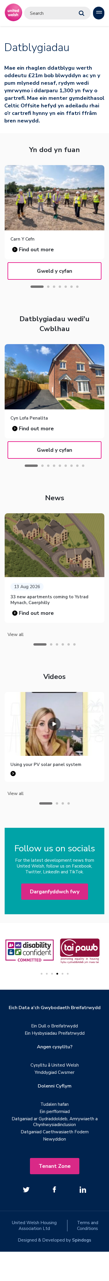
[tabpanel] (54, 568)
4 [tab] (60, 287)
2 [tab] (48, 287)
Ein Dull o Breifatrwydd (54, 1026)
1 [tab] (37, 287)
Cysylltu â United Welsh (55, 1065)
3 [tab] (54, 287)
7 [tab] (77, 287)
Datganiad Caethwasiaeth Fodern (55, 1132)
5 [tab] (66, 287)
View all (16, 634)
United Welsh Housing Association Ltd (34, 1225)
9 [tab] (83, 466)
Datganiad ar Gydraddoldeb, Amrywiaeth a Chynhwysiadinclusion (55, 1122)
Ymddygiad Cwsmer (54, 1072)
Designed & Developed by (54, 1240)
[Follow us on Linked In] (83, 1189)
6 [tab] (71, 287)
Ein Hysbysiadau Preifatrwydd (55, 1033)
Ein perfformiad (55, 1111)
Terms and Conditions (87, 1225)
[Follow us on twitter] (26, 1189)
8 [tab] (77, 466)
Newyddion (54, 1139)
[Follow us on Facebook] (54, 1189)
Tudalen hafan (54, 1104)
